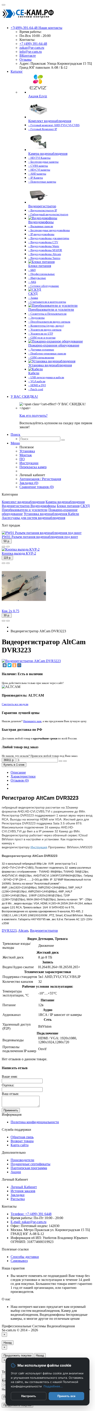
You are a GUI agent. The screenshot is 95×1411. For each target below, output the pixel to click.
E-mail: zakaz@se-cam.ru (28, 1222)
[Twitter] (9, 665)
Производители (22, 1160)
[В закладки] (3, 546)
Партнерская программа (29, 1168)
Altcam (23, 930)
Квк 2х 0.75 (10, 611)
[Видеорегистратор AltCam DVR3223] (31, 661)
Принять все (66, 1396)
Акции (16, 1172)
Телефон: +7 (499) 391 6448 (31, 1214)
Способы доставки (25, 1257)
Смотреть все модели (15, 704)
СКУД (85, 506)
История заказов (23, 1191)
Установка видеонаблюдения (46, 514)
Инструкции (28, 463)
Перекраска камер (33, 467)
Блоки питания (68, 506)
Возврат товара (22, 1141)
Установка (27, 451)
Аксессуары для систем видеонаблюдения (33, 518)
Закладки (18, 1195)
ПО (22, 459)
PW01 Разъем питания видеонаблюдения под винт (40, 537)
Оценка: (8, 1085)
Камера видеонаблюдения (65, 502)
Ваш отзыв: (10, 1094)
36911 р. (9, 760)
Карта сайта (19, 1145)
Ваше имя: (9, 1076)
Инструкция (38, 847)
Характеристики (23, 776)
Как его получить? (33, 415)
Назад (8, 1342)
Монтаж (25, 455)
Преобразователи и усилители (25, 510)
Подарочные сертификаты (30, 1164)
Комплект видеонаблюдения (23, 502)
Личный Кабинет (24, 1187)
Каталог (17, 71)
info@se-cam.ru (30, 51)
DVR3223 (9, 930)
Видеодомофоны (43, 506)
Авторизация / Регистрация (40, 479)
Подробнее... (53, 1386)
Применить (11, 1110)
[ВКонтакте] (5, 665)
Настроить (28, 1396)
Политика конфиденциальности (35, 1122)
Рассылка (18, 1199)
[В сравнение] (8, 546)
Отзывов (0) (20, 780)
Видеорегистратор (16, 506)
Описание (18, 772)
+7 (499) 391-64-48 (33, 43)
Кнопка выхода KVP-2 (19, 553)
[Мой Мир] (19, 665)
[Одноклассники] (14, 665)
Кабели (73, 514)
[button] (24, 396)
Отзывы (25, 59)
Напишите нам (32, 721)
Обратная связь (22, 1137)
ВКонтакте (27, 55)
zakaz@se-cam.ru (31, 47)
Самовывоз (19, 1261)
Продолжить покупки (17, 1355)
